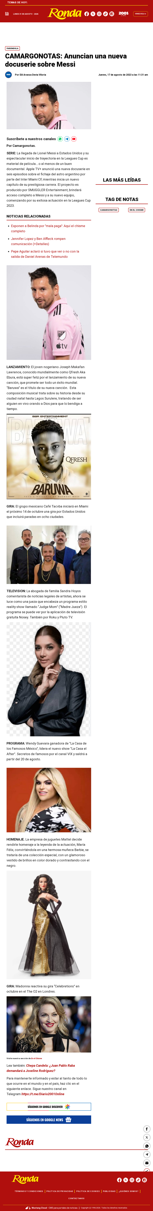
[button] (147, 1129)
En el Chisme (36, 1058)
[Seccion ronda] (19, 1147)
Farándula (12, 48)
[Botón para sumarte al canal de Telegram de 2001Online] (67, 139)
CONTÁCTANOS (76, 1198)
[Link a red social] (119, 1180)
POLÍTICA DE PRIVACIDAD (59, 1191)
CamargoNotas (108, 210)
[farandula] (64, 14)
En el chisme (137, 210)
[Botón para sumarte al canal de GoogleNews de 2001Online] (49, 1119)
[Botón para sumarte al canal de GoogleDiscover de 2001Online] (49, 1107)
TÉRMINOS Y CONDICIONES (29, 1191)
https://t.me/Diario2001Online (43, 1094)
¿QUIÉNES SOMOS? (128, 1191)
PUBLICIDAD (109, 1191)
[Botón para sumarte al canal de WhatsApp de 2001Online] (60, 139)
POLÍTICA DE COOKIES (88, 1191)
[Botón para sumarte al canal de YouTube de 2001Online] (73, 139)
